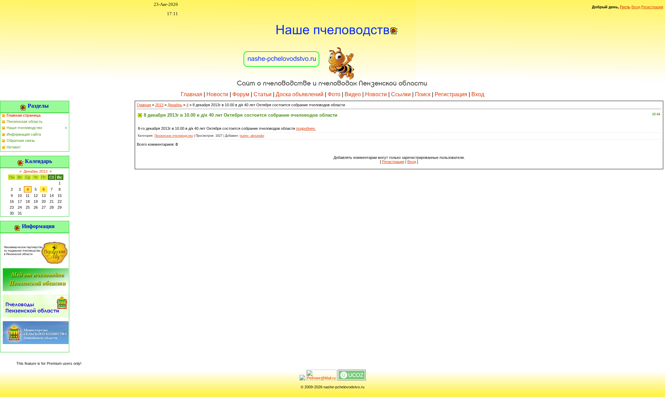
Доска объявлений (299, 94)
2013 (159, 105)
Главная (191, 94)
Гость (625, 7)
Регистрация (652, 7)
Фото (334, 94)
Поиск (423, 94)
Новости (217, 94)
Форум (240, 94)
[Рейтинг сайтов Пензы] (302, 379)
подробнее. (306, 128)
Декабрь (175, 105)
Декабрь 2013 (35, 171)
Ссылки (401, 94)
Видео (353, 94)
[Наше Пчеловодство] (332, 51)
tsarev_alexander (252, 135)
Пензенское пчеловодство (173, 135)
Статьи (263, 94)
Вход (635, 7)
